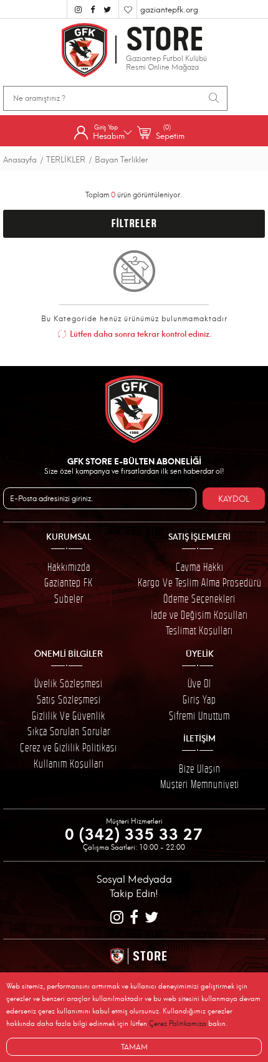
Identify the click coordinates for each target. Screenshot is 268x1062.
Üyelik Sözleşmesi (68, 683)
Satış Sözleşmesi (69, 699)
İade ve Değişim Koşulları (199, 615)
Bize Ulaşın (200, 769)
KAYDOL (233, 498)
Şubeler (69, 599)
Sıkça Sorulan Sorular (68, 731)
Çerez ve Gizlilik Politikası (68, 747)
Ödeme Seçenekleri (199, 599)
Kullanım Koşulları (69, 764)
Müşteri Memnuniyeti (199, 784)
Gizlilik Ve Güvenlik (68, 716)
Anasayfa (20, 159)
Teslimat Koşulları (199, 630)
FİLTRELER (134, 223)
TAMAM (134, 1046)
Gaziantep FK (68, 582)
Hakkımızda (68, 567)
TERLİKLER (65, 159)
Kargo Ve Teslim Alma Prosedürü (200, 582)
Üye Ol (199, 683)
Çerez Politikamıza (177, 1023)
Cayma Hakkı (200, 567)
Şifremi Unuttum (199, 716)
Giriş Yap (199, 699)
